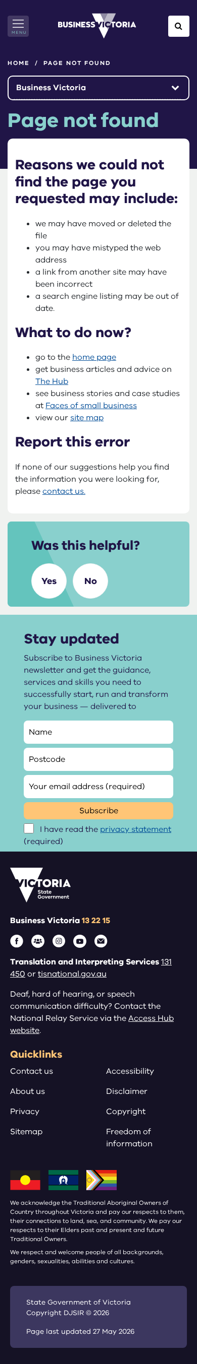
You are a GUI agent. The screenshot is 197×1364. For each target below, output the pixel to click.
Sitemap (26, 1131)
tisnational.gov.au (72, 974)
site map (87, 417)
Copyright (125, 1111)
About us (27, 1091)
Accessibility (130, 1071)
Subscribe (98, 810)
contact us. (63, 491)
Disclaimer (126, 1091)
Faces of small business (91, 405)
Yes (49, 581)
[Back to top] (167, 1325)
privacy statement (135, 829)
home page (94, 357)
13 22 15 (96, 920)
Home (19, 63)
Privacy (24, 1111)
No (90, 581)
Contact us (31, 1071)
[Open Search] (178, 26)
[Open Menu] (18, 26)
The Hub (51, 381)
